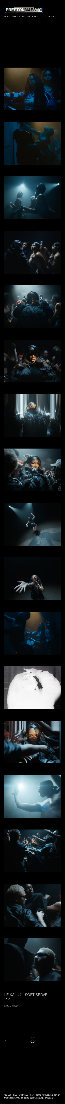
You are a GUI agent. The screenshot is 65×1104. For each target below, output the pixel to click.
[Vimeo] (14, 1075)
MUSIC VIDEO (11, 1006)
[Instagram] (7, 1075)
